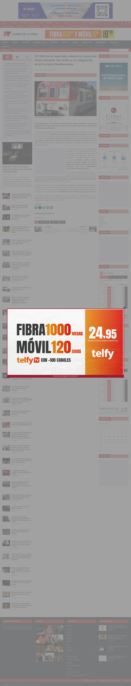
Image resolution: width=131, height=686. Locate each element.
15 (122, 436)
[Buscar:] (119, 50)
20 (114, 440)
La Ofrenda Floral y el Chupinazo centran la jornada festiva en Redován (118, 626)
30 (126, 443)
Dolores (65, 23)
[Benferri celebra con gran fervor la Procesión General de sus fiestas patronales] (6, 242)
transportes (43, 222)
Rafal (57, 23)
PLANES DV (5, 46)
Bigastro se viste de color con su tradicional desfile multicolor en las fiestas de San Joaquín (22, 253)
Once (100, 227)
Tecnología (114, 42)
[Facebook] (122, 23)
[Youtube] (125, 23)
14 (118, 436)
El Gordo (101, 220)
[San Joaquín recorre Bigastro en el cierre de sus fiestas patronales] (6, 217)
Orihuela (4, 23)
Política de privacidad (88, 680)
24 (101, 443)
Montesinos (75, 23)
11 (105, 436)
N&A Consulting (36, 684)
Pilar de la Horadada (8, 26)
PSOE (62, 222)
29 (122, 443)
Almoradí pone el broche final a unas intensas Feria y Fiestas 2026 (21, 325)
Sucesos (15, 42)
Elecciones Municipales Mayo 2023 (77, 26)
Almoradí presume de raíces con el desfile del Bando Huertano (21, 388)
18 (105, 440)
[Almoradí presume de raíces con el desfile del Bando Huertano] (6, 388)
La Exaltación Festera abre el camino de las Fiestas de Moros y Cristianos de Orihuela (22, 605)
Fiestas (64, 42)
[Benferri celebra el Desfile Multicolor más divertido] (6, 207)
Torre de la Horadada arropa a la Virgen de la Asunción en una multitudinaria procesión (21, 195)
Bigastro (32, 23)
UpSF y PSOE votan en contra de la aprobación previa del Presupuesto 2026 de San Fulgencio (16, 71)
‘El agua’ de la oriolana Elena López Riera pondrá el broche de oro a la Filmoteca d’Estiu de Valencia (15, 126)
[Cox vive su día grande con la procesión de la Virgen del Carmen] (6, 532)
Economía (25, 42)
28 (118, 443)
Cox (83, 23)
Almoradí (23, 23)
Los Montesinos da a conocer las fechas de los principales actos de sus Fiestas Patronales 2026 (16, 111)
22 (122, 440)
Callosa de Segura (93, 23)
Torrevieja (14, 23)
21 (118, 440)
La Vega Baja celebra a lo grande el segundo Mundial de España (21, 472)
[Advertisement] (49, 161)
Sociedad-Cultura (40, 42)
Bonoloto (102, 216)
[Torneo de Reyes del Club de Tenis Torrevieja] (102, 648)
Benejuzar (21, 26)
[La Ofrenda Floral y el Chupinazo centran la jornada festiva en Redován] (102, 628)
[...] (3, 188)
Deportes (54, 42)
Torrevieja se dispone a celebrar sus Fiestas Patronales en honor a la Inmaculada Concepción (118, 637)
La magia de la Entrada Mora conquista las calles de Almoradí (21, 350)
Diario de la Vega (51, 70)
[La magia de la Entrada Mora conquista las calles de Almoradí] (6, 351)
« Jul (100, 451)
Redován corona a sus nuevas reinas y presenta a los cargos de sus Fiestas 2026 (17, 103)
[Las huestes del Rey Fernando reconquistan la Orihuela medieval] (6, 413)
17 (101, 440)
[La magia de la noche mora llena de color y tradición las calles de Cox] (6, 583)
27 (114, 443)
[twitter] (129, 23)
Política (5, 42)
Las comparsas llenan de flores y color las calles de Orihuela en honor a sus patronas (22, 460)
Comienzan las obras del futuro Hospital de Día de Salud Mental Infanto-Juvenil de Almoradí (17, 133)
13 (114, 436)
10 (101, 436)
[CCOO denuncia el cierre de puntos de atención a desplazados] (102, 658)
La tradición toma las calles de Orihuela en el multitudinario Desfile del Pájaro (21, 496)
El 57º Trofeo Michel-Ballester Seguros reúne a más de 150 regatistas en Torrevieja (17, 86)
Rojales (41, 23)
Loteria (101, 225)
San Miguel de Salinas (33, 26)
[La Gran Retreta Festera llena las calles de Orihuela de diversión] (6, 425)
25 (105, 443)
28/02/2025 (40, 70)
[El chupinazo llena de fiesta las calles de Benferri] (6, 290)
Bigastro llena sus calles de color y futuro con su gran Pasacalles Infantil (20, 278)
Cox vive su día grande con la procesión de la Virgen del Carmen (21, 531)
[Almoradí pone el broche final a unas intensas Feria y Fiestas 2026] (6, 326)
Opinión (75, 42)
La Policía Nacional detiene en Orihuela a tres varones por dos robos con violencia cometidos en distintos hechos (17, 79)
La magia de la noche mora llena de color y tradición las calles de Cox (22, 582)
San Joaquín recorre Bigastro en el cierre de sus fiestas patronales (21, 216)
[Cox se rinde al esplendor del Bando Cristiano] (6, 508)
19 (109, 440)
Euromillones (103, 223)
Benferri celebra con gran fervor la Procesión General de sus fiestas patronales (22, 241)
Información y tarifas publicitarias (109, 680)
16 (126, 436)
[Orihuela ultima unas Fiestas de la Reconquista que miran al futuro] (6, 594)
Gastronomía (101, 42)
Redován (49, 23)
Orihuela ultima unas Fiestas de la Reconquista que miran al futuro (21, 594)
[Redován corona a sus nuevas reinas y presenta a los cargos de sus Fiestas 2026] (17, 153)
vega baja (54, 222)
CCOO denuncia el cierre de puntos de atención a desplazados (117, 657)
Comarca (46, 26)
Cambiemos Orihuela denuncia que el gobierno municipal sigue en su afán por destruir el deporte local (17, 118)
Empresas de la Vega (58, 26)
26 (109, 443)
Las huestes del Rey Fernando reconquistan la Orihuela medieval (21, 412)
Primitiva (101, 218)
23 (126, 440)
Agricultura (87, 42)
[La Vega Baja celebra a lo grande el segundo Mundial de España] (6, 473)
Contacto (126, 680)
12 (109, 436)
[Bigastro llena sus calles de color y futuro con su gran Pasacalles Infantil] (6, 278)
